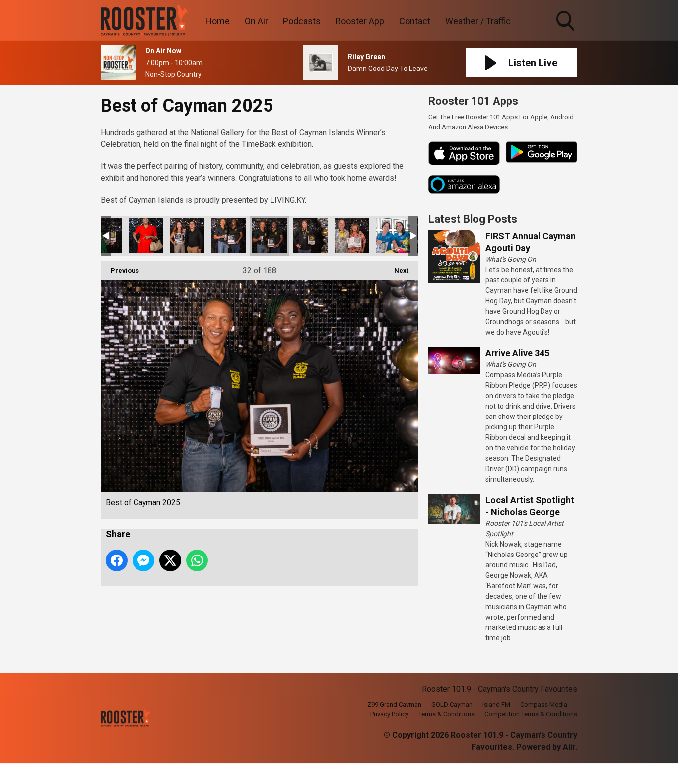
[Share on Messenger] (143, 560)
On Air (256, 21)
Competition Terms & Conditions (530, 714)
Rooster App (360, 21)
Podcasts (302, 21)
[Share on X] (170, 560)
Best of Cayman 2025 (146, 235)
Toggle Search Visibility (566, 32)
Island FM (496, 704)
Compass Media (543, 704)
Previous (120, 270)
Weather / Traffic (478, 21)
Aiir (569, 747)
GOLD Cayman (452, 704)
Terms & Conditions (446, 714)
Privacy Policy (389, 714)
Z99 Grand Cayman (394, 704)
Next (396, 270)
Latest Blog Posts (472, 219)
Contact (414, 21)
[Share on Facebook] (117, 560)
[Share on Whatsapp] (197, 560)
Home (217, 21)
